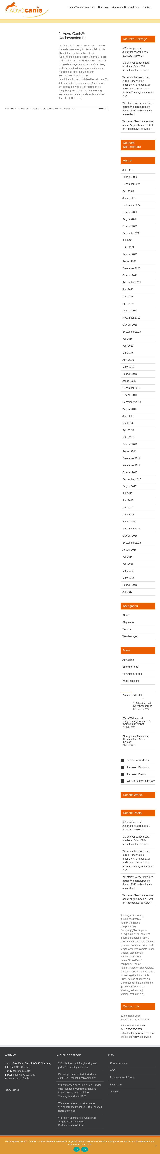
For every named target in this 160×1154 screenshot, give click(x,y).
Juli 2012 (127, 592)
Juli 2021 (127, 240)
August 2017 (129, 486)
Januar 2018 (129, 451)
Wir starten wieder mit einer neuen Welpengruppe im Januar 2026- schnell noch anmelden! (80, 1107)
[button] (138, 760)
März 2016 (128, 578)
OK (76, 1149)
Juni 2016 (127, 563)
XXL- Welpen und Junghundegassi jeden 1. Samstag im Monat (136, 52)
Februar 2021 (130, 254)
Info (85, 1149)
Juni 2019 (127, 345)
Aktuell (42, 109)
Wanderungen (130, 636)
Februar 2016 (130, 585)
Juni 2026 (127, 170)
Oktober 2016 (130, 535)
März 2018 (128, 437)
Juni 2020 (127, 289)
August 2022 (129, 219)
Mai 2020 (127, 296)
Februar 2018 (130, 444)
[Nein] (156, 1145)
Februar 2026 (130, 177)
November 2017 (131, 465)
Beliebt (126, 695)
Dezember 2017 (131, 458)
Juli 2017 (127, 493)
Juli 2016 (127, 556)
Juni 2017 (127, 500)
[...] (80, 98)
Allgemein (128, 622)
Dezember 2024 (131, 184)
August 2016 (129, 549)
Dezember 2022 (131, 205)
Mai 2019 (127, 352)
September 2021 (131, 233)
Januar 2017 (129, 521)
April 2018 (128, 430)
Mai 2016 (127, 570)
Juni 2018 (127, 416)
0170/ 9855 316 (22, 1071)
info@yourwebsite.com (141, 1033)
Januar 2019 (129, 381)
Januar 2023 (129, 198)
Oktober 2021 (130, 226)
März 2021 (128, 247)
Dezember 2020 (131, 268)
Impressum (116, 1084)
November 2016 (131, 528)
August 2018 (129, 409)
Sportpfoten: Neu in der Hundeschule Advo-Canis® (136, 739)
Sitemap (114, 1091)
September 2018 (131, 402)
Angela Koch (13, 109)
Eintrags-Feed (130, 666)
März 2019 (128, 367)
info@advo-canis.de (24, 1074)
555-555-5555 (138, 1025)
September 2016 (131, 542)
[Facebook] (6, 1098)
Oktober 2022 (130, 212)
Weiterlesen (103, 109)
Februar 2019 (130, 374)
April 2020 (128, 303)
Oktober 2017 (130, 472)
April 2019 (128, 360)
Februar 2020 (130, 310)
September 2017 (131, 479)
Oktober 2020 (130, 275)
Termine (49, 109)
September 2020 (131, 282)
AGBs (113, 1070)
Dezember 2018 (131, 388)
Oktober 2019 (130, 324)
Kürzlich (137, 695)
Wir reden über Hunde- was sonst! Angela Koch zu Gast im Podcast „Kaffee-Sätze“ (137, 125)
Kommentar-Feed (132, 673)
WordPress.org (130, 681)
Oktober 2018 (130, 395)
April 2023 (128, 191)
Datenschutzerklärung (122, 1077)
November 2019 (131, 317)
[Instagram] (12, 1098)
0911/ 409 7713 (22, 1067)
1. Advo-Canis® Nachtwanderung (72, 35)
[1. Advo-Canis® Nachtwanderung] (30, 50)
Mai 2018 (127, 423)
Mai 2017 (127, 507)
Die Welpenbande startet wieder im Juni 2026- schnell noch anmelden (136, 66)
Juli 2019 (127, 338)
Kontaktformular (119, 1063)
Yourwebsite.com (141, 1037)
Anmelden (128, 659)
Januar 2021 (129, 261)
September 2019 (131, 331)
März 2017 (128, 514)
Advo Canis (22, 1078)
